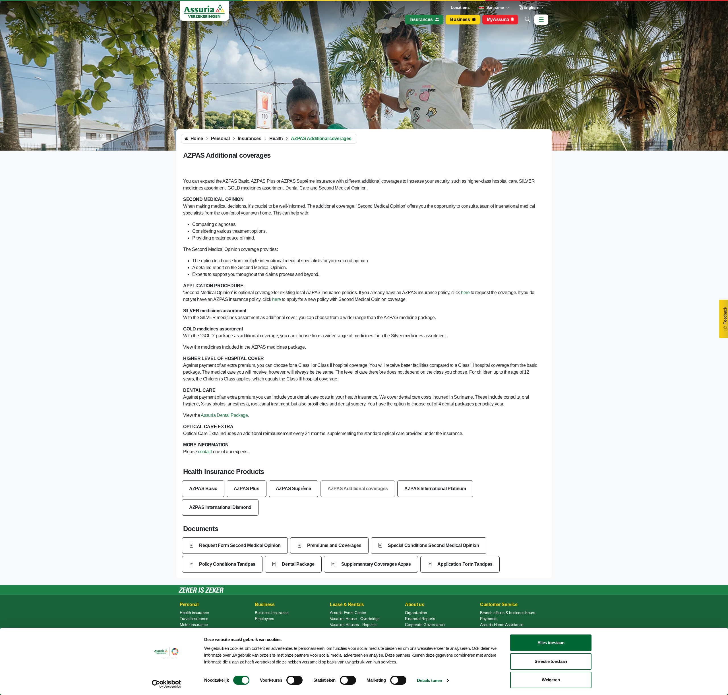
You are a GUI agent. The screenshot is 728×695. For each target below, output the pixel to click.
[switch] (294, 680)
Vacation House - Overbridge (355, 618)
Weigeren (551, 679)
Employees (264, 618)
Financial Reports (420, 618)
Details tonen (429, 680)
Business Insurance (272, 612)
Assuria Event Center (348, 612)
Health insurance (194, 612)
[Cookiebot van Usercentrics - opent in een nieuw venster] (166, 684)
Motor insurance (194, 624)
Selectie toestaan (551, 661)
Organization (416, 612)
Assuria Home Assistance (502, 624)
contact (204, 451)
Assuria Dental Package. (225, 415)
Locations (460, 7)
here (465, 292)
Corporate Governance (425, 624)
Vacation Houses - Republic (353, 624)
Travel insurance (194, 618)
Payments (488, 618)
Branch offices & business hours (507, 612)
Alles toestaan (550, 642)
